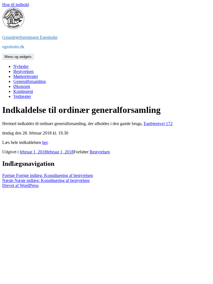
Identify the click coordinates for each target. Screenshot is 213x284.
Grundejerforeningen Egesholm (29, 37)
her (44, 142)
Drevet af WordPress (20, 185)
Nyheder (21, 66)
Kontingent (23, 91)
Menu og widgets (18, 57)
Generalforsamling (29, 81)
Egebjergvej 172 (158, 123)
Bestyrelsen (23, 71)
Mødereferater (25, 76)
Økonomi (21, 86)
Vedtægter (22, 96)
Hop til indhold (15, 4)
